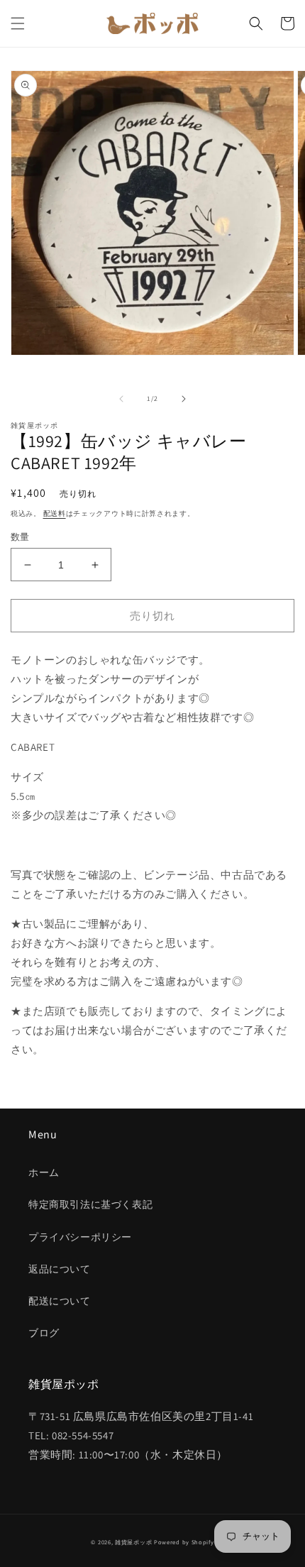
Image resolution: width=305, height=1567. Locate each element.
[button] (17, 23)
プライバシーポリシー (80, 1237)
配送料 (54, 513)
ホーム (44, 1172)
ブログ (44, 1332)
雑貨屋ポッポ (133, 1542)
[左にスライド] (121, 398)
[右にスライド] (183, 398)
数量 (20, 537)
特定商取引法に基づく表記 (90, 1204)
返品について (59, 1269)
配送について (59, 1300)
